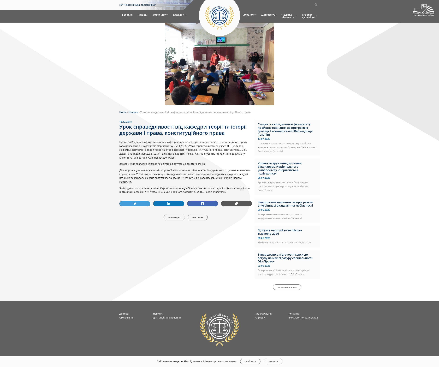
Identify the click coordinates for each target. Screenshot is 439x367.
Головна (127, 14)
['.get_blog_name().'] (423, 10)
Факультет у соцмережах (303, 317)
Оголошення (126, 317)
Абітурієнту (268, 14)
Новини (142, 14)
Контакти (294, 313)
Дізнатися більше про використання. (213, 361)
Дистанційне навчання (167, 317)
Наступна (197, 217)
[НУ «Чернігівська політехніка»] (219, 16)
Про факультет (263, 313)
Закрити (273, 361)
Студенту (248, 14)
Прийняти (250, 361)
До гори (124, 313)
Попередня (174, 217)
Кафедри (178, 14)
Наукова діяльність (288, 16)
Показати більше (287, 287)
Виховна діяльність (308, 16)
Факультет (159, 14)
